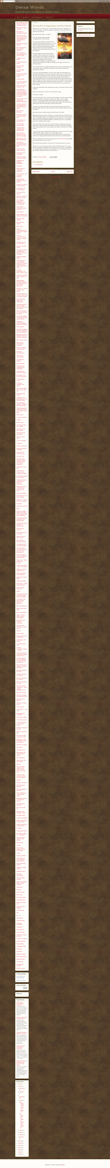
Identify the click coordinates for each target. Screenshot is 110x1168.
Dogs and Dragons (21, 493)
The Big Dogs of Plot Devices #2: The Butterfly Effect (22, 519)
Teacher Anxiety (21, 920)
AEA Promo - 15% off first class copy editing (22, 290)
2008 (19, 1154)
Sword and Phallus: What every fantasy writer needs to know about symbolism (22, 513)
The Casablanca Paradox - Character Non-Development (22, 404)
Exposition (19, 503)
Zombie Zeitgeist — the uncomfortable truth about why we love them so (21, 660)
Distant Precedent (21, 954)
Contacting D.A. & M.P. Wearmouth (21, 242)
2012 (19, 1145)
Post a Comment (39, 164)
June (21, 1100)
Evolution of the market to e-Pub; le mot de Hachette (21, 776)
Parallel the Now (21, 871)
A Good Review (20, 363)
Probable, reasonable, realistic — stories (22, 649)
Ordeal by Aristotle (21, 581)
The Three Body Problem (21, 878)
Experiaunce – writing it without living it (22, 584)
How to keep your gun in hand (21, 120)
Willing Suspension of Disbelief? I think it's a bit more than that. (22, 336)
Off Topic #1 (20, 747)
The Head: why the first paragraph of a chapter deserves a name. (21, 106)
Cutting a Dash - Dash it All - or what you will (21, 627)
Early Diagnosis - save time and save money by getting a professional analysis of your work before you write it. (22, 93)
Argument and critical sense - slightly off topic (22, 277)
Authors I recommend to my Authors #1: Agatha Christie (21, 237)
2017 (19, 1084)
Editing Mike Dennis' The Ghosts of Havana (22, 800)
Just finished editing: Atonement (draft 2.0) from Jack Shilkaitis (22, 331)
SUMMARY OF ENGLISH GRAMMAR (20, 162)
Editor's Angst (20, 422)
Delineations (20, 887)
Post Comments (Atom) (55, 176)
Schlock (18, 845)
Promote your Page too (21, 980)
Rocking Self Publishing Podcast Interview (21, 208)
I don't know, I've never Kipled (21, 429)
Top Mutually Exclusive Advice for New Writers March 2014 (22, 144)
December (22, 1088)
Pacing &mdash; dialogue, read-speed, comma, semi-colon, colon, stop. (21, 769)
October (22, 1091)
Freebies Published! (22, 417)
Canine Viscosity (21, 941)
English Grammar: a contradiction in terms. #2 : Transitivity (22, 482)
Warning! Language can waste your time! (22, 695)
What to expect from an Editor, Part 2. (22, 821)
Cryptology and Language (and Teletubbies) (20, 367)
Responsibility (20, 943)
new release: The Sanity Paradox (21, 189)
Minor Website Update (20, 223)
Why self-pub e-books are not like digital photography (21, 134)
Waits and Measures (22, 606)
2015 (19, 1086)
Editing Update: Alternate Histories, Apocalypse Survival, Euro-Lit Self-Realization (22, 283)
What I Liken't (20, 414)
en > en (18, 915)
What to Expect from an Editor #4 (22, 636)
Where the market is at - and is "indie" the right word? (22, 312)
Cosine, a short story (22, 445)
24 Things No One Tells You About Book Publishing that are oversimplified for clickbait (22, 38)
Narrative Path (63, 138)
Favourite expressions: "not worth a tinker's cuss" (22, 271)
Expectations (20, 918)
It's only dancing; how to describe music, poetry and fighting (22, 595)
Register (19, 780)
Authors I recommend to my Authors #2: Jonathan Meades (22, 231)
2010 (19, 1149)
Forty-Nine (19, 443)
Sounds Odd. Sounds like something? (22, 476)
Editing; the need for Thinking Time (22, 570)
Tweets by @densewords (84, 35)
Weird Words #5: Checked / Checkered (21, 622)
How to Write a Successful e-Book (21, 541)
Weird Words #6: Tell (22, 506)
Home (18, 17)
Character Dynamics (22, 782)
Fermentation (20, 212)
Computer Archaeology (20, 874)
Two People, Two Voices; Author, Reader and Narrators (21, 601)
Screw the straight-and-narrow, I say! (21, 736)
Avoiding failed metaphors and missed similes (20, 129)
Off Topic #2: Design (22, 744)
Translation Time (21, 750)
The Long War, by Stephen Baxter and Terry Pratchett (22, 54)
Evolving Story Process (20, 529)
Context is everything (22, 817)
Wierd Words (20, 842)
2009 (19, 1152)
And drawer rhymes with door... (21, 935)
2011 (19, 1147)
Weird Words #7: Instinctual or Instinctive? (21, 170)
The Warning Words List (37, 17)
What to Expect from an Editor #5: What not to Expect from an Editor (22, 410)
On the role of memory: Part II (20, 453)
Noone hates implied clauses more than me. (22, 390)
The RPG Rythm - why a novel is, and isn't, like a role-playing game (21, 550)
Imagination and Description (21, 153)
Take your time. (20, 456)
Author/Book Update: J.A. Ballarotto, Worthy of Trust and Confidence (22, 252)
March (21, 1134)
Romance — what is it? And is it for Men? (22, 500)
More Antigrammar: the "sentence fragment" (21, 49)
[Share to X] (53, 157)
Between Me (20, 226)
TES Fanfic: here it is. (22, 719)
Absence (19, 630)
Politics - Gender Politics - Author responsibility (21, 616)
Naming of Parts (21, 959)
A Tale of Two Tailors (22, 938)
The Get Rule (20, 961)
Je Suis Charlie (20, 79)
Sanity (18, 508)
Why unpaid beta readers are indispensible (21, 300)
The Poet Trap (20, 706)
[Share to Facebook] (55, 157)
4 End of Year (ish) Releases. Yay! (21, 86)
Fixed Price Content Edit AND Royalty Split (22, 116)
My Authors (25, 17)
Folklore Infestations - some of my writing (22, 566)
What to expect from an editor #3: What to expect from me (22, 654)
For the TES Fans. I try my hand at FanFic (22, 724)
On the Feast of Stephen (20, 699)
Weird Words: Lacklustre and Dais (22, 32)
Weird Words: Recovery (20, 111)
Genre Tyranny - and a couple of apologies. (22, 175)
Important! (19, 949)
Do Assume (19, 951)
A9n (18, 912)
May (21, 1130)
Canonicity (19, 166)
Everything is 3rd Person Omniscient (21, 376)
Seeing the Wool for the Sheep (22, 449)
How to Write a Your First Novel (22, 533)
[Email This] (50, 157)
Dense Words (29, 7)
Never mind (19, 894)
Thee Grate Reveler (22, 956)
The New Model (21, 892)
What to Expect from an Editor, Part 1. (22, 825)
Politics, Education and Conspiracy (21, 573)
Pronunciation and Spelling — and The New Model (22, 666)
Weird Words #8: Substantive (21, 433)
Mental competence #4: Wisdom (22, 674)
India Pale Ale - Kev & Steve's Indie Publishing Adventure (22, 100)
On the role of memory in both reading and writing (21, 472)
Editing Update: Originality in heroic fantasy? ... (21, 180)
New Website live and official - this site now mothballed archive (22, 24)
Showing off (19, 927)
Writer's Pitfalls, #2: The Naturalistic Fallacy (21, 794)
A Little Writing (20, 910)
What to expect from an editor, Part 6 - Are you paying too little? (22, 295)
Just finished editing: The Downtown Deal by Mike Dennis (22, 318)
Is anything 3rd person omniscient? (21, 372)
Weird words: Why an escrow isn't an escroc (22, 75)
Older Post (70, 171)
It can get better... (21, 932)
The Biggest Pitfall (21, 946)
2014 (19, 1141)
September (22, 1096)
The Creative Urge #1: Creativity (21, 425)
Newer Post (36, 171)
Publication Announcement (20, 352)
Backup (18, 764)
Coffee (18, 591)
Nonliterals (19, 828)
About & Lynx (49, 17)
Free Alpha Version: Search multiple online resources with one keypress (22, 306)
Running (19, 889)
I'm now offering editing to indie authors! (21, 839)
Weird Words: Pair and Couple (21, 761)
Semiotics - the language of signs (21, 812)
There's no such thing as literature (21, 149)
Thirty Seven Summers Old (20, 356)
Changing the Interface (20, 965)
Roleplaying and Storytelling (21, 714)
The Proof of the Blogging (21, 907)
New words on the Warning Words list (21, 139)
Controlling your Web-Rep (21, 804)
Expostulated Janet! (22, 830)
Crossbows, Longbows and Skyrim (20, 384)
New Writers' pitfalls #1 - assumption (21, 834)
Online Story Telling (21, 717)
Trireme (18, 853)
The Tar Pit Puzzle (21, 440)
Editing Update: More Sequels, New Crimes (22, 215)
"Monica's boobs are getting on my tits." (22, 196)
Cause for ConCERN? (19, 923)
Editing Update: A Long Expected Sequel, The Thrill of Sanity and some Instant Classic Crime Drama (22, 264)
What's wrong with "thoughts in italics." (21, 157)
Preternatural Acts (21, 897)
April (21, 1132)
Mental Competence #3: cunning (22, 678)
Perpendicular (20, 929)
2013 (19, 1143)
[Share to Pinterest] (56, 157)
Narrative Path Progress (20, 66)
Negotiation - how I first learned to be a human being (21, 741)
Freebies (19, 419)
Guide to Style (20, 633)
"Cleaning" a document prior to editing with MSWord (22, 323)
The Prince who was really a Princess (22, 82)
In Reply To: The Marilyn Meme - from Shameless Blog (22, 399)
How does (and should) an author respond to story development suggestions (21, 461)
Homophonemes (21, 900)
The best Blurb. (20, 326)
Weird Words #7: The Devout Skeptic (22, 496)
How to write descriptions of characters (20, 344)
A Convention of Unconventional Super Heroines (21, 860)
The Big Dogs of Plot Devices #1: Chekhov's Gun (22, 525)
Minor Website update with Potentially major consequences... (21, 202)
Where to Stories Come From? (21, 537)
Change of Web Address (20, 219)
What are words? (21, 968)
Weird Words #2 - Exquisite (21, 786)
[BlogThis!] (52, 157)
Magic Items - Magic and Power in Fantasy (22, 561)
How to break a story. (22, 340)
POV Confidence (21, 757)
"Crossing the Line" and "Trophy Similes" (22, 545)
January (22, 1136)
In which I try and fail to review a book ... (22, 185)
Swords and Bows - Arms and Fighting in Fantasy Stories (22, 556)
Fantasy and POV (21, 855)
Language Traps (21, 815)
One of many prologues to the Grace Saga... (21, 849)
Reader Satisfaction (21, 612)
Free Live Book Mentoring (20, 588)
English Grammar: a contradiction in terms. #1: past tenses (22, 488)
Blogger (63, 1164)
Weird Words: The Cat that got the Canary (21, 754)
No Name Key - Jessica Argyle (20, 124)
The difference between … (20, 360)
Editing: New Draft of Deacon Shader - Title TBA (22, 883)
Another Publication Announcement (21, 348)
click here (80, 30)
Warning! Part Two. (21, 692)
